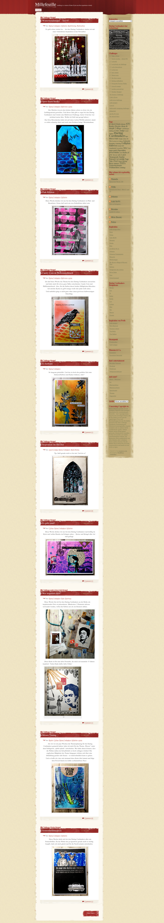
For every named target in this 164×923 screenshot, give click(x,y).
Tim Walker (113, 334)
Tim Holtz (113, 331)
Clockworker (113, 342)
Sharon (112, 312)
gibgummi (113, 111)
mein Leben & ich (56, 590)
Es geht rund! (48, 523)
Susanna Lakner (114, 329)
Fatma (113, 221)
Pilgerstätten (121, 150)
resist (120, 153)
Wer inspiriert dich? (51, 593)
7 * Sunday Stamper (116, 92)
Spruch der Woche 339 (116, 182)
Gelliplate (64, 26)
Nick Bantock (114, 326)
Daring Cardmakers (54, 26)
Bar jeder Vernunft (115, 363)
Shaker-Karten (75, 450)
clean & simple (53, 450)
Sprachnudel (113, 390)
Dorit (111, 232)
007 (110, 124)
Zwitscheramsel (114, 278)
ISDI (123, 146)
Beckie (112, 288)
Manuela (114, 179)
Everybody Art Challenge (117, 141)
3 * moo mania (114, 72)
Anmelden (113, 454)
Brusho (51, 740)
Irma (111, 246)
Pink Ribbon (48, 192)
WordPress (120, 453)
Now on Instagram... (115, 204)
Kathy (111, 296)
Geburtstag (118, 143)
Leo (111, 301)
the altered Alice (114, 116)
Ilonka (111, 243)
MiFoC (125, 148)
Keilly (111, 299)
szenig (70, 106)
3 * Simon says (114, 75)
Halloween (64, 106)
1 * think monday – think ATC (119, 59)
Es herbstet (47, 363)
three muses (114, 163)
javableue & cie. (114, 249)
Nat (111, 310)
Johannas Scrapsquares (116, 254)
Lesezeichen (120, 148)
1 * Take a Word (114, 56)
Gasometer (113, 353)
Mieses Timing (49, 735)
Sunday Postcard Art (117, 157)
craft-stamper (113, 103)
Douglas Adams (122, 139)
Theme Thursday (122, 161)
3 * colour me (114, 70)
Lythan (112, 304)
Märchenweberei (115, 388)
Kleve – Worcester (115, 379)
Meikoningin (114, 259)
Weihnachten (81, 26)
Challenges (46, 17)
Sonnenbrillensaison (52, 830)
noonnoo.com (123, 451)
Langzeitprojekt (112, 148)
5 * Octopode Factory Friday (118, 83)
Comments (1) (89, 180)
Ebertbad (112, 366)
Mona (129, 148)
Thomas (112, 393)
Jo (110, 293)
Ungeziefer (113, 396)
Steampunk (113, 156)
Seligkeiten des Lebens (117, 270)
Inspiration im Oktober (53, 444)
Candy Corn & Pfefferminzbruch (57, 272)
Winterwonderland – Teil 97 (55, 20)
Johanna (114, 196)
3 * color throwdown (116, 67)
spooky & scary (114, 114)
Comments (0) (89, 89)
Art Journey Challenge (116, 94)
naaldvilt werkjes (115, 212)
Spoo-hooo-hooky (51, 101)
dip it (127, 136)
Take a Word (113, 161)
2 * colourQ (113, 61)
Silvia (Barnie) (116, 217)
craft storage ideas (115, 229)
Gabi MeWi (115, 201)
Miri (111, 307)
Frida (62, 598)
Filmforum (113, 369)
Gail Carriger (113, 345)
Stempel (52, 17)
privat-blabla (114, 152)
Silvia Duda (113, 272)
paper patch (113, 150)
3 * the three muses (115, 78)
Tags (127, 158)
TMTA (122, 163)
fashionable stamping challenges (119, 108)
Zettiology (68, 598)
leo (110, 382)
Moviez (52, 827)
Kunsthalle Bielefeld (116, 355)
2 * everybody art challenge (118, 64)
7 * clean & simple (115, 86)
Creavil (112, 105)
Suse (111, 275)
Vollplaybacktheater (116, 371)
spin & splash (122, 155)
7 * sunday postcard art (117, 89)
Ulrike (113, 186)
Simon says (115, 155)
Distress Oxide (113, 138)
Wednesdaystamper (115, 165)
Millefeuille (45, 4)
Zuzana (112, 315)
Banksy (112, 126)
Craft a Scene (113, 97)
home (39, 10)
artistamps (123, 124)
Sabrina (112, 267)
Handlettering (72, 26)
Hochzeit (119, 146)
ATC (128, 123)
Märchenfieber (114, 385)
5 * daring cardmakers (116, 81)
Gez (111, 290)
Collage (51, 528)
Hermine (114, 209)
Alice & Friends (115, 124)
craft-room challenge (116, 100)
